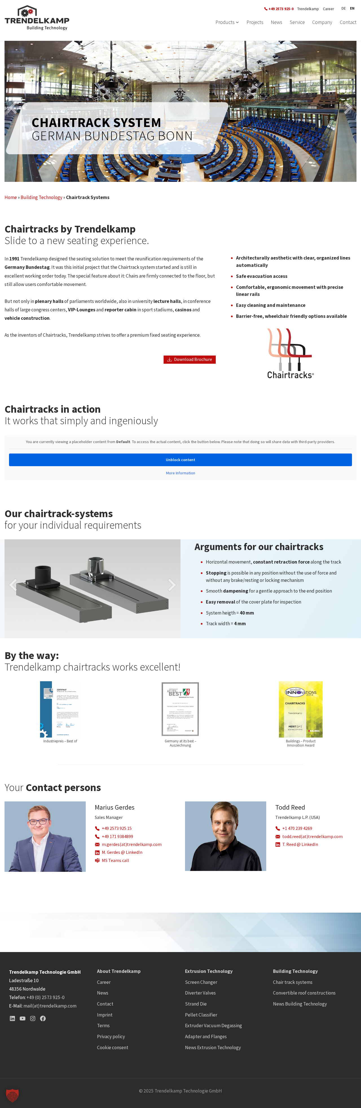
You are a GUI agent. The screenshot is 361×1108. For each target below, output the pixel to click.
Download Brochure (193, 359)
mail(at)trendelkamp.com (49, 1006)
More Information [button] (180, 473)
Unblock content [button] (180, 459)
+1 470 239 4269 (297, 828)
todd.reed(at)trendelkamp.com (312, 836)
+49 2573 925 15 (117, 828)
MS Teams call (115, 860)
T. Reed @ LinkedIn (300, 844)
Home (11, 197)
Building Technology (41, 197)
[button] (12, 1095)
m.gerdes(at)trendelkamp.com (132, 844)
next (312, 113)
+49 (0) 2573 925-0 (46, 997)
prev (49, 113)
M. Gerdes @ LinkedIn (122, 852)
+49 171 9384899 (117, 836)
